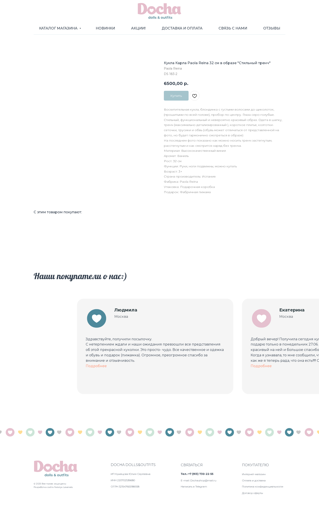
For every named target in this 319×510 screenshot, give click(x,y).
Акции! (138, 28)
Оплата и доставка (254, 480)
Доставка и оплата (182, 28)
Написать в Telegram (194, 486)
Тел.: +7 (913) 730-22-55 (197, 474)
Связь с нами (233, 28)
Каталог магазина (58, 28)
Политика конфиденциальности (262, 486)
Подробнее (96, 366)
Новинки (105, 28)
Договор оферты (252, 493)
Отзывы (271, 28)
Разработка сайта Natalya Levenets (53, 487)
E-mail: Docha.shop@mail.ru (198, 480)
